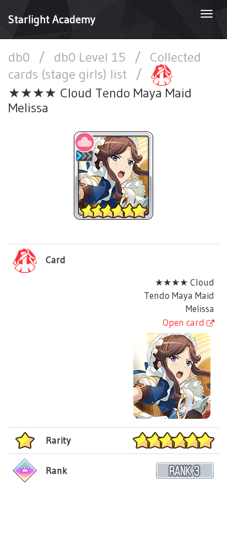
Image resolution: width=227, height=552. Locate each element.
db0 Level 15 (91, 57)
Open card (185, 322)
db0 (20, 57)
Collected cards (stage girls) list (104, 65)
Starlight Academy (51, 19)
